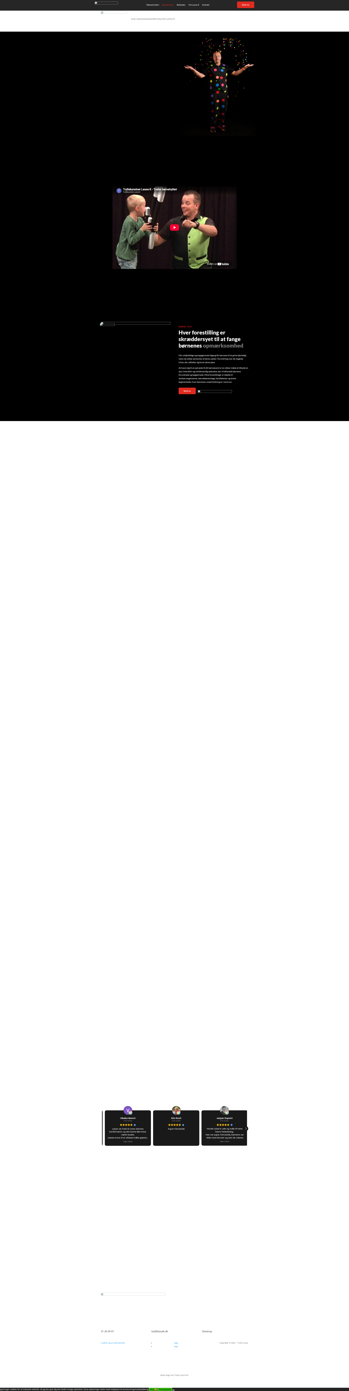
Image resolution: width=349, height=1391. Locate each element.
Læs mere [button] (174, 1141)
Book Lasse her (98, 101)
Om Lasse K (178, 13)
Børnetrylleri (152, 13)
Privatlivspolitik (165, 1389)
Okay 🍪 (153, 1389)
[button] (246, 1129)
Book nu (245, 5)
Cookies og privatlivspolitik (113, 1343)
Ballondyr (165, 13)
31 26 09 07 (107, 1331)
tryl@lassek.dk (159, 1331)
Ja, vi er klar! (237, 1267)
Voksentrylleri (137, 13)
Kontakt (189, 13)
